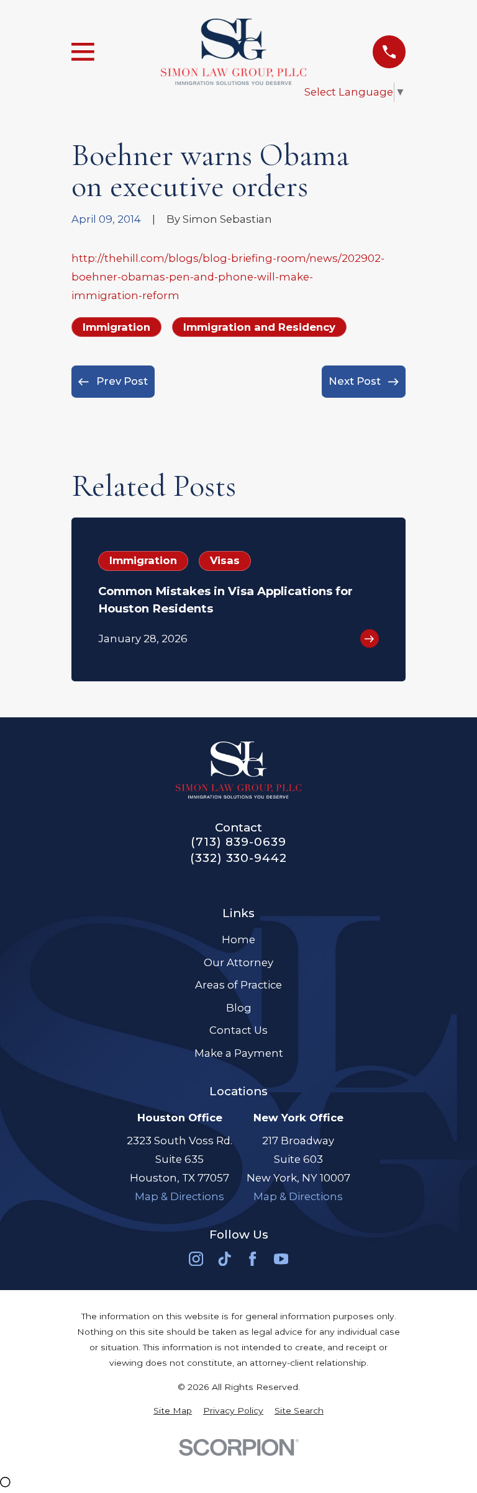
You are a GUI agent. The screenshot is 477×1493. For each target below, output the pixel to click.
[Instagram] (196, 1259)
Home (238, 939)
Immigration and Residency (259, 327)
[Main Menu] (82, 51)
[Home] (233, 52)
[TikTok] (224, 1259)
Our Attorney (238, 962)
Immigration (116, 327)
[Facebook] (252, 1259)
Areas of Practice (238, 985)
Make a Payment (238, 1053)
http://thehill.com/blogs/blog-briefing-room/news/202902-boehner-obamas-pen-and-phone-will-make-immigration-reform (227, 277)
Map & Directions (179, 1196)
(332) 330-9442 (238, 858)
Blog (239, 1008)
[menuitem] (172, 1411)
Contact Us (238, 1030)
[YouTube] (281, 1259)
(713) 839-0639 (238, 842)
